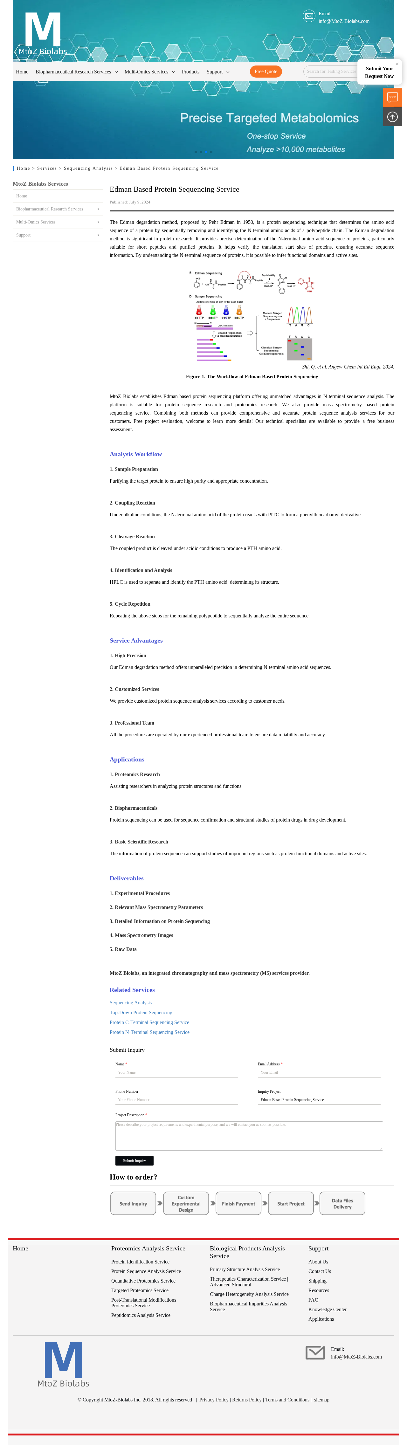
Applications (321, 1319)
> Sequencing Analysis (86, 168)
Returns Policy (247, 1399)
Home (24, 168)
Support (23, 235)
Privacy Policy (214, 1399)
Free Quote (266, 71)
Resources (318, 1290)
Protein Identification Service (140, 1261)
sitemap (321, 1399)
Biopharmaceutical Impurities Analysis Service (248, 1306)
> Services (45, 168)
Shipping (317, 1280)
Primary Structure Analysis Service (245, 1269)
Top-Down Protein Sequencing (141, 1012)
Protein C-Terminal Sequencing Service (149, 1022)
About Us (318, 1261)
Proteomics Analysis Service (148, 1248)
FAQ (313, 1300)
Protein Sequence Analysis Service (146, 1271)
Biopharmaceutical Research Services (49, 209)
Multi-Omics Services (35, 222)
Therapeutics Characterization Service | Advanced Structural (249, 1281)
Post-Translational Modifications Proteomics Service (143, 1302)
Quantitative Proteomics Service (143, 1280)
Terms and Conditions (287, 1399)
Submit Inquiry (134, 1161)
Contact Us (319, 1271)
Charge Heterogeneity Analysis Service (249, 1294)
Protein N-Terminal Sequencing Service (150, 1032)
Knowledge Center (327, 1309)
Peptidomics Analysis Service (140, 1315)
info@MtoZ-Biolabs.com (344, 21)
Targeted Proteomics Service (140, 1290)
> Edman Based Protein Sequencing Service (167, 168)
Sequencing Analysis (131, 1002)
